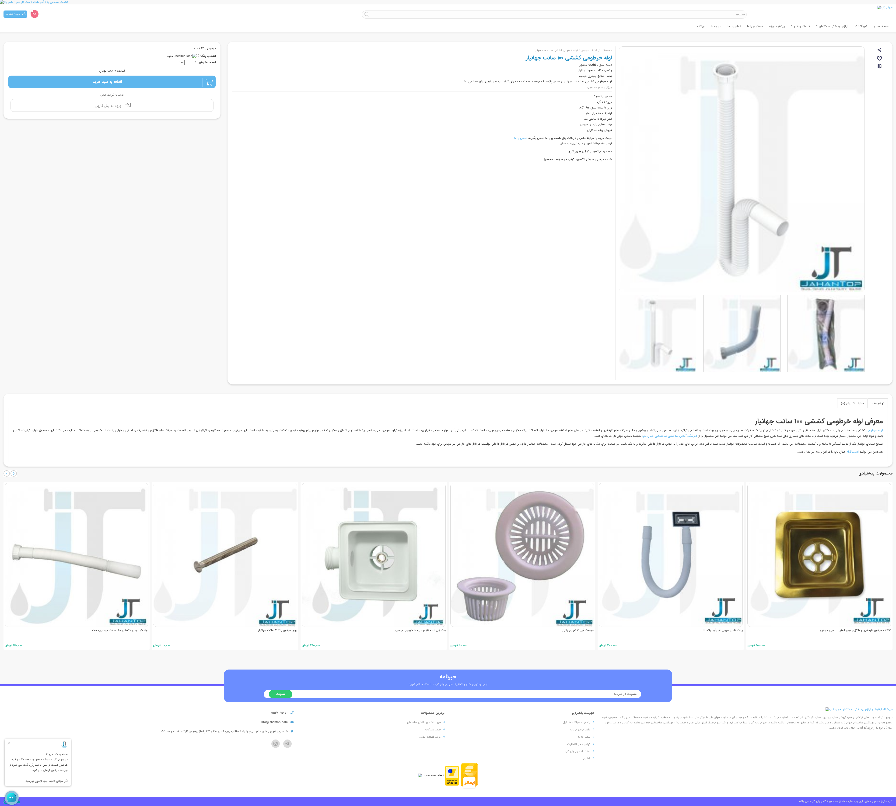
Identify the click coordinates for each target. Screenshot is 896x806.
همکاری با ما (755, 26)
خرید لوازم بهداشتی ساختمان (424, 722)
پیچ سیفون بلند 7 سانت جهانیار (277, 630)
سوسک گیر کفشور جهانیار (578, 630)
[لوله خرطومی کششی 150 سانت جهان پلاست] (77, 555)
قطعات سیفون (589, 50)
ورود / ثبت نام (13, 14)
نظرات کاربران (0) (852, 403)
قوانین (586, 758)
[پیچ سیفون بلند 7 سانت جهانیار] (225, 555)
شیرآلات (862, 26)
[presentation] (7, 473)
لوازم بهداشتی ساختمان (833, 26)
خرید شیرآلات (433, 729)
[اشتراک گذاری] (879, 50)
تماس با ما (734, 26)
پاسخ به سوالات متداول (576, 722)
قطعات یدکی (801, 26)
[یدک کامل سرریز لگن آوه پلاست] (671, 555)
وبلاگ (700, 26)
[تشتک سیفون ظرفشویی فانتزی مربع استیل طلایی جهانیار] (819, 555)
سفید (170, 56)
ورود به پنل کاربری (108, 106)
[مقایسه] (880, 68)
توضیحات (878, 403)
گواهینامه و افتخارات (578, 744)
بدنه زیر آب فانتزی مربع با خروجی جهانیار (420, 630)
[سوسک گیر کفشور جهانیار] (522, 555)
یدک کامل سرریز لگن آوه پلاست (723, 630)
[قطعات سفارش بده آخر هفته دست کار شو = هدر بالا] (448, 2)
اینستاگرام (853, 451)
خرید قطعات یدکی (430, 737)
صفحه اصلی (881, 26)
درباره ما (716, 26)
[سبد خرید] (34, 14)
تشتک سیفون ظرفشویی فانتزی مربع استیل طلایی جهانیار (855, 630)
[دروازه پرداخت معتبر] (452, 775)
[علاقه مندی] (879, 59)
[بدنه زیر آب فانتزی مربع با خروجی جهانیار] (374, 555)
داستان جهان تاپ (580, 729)
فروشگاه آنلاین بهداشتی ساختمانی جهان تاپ (669, 435)
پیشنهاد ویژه (777, 26)
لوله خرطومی (874, 430)
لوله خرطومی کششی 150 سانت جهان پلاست (120, 630)
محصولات (606, 50)
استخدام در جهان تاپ (577, 751)
